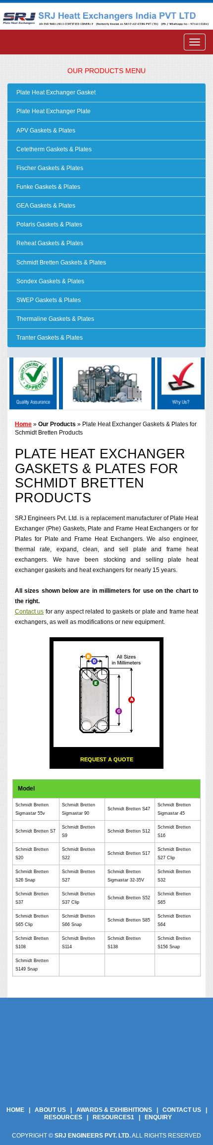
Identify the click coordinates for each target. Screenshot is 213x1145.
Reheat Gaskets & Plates (49, 243)
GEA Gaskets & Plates (45, 205)
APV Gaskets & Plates (45, 130)
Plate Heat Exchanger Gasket (55, 92)
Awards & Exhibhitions (114, 1109)
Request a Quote (106, 759)
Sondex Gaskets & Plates (49, 281)
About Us (50, 1109)
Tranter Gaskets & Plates (49, 337)
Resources (63, 1117)
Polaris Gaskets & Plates (48, 224)
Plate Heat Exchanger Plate (53, 111)
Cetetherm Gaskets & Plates (53, 149)
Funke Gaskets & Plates (47, 186)
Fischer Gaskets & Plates (49, 168)
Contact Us (181, 1109)
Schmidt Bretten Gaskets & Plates (60, 262)
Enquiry (158, 1117)
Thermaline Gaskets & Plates (54, 318)
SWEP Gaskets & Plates (48, 300)
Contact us (29, 611)
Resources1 (113, 1117)
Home (23, 424)
